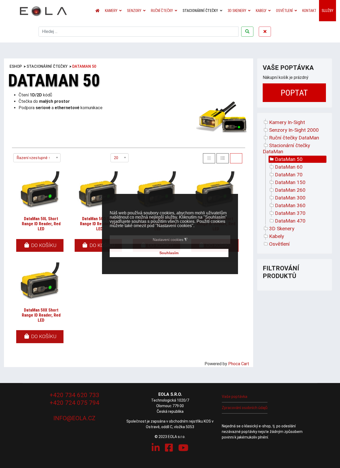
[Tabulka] (236, 158)
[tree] (295, 183)
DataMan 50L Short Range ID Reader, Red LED (41, 223)
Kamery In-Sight (287, 122)
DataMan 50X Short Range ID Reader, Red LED (41, 315)
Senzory (134, 10)
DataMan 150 (290, 182)
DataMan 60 (289, 167)
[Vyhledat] (247, 32)
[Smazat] (265, 32)
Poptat (294, 93)
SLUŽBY (327, 10)
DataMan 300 (290, 198)
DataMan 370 (290, 213)
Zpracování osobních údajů (244, 408)
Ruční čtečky (162, 10)
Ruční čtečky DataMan (294, 138)
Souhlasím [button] (168, 253)
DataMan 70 (289, 175)
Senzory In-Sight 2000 (294, 130)
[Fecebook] (169, 448)
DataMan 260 (290, 190)
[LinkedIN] (156, 448)
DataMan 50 (289, 159)
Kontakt (309, 10)
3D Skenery (237, 10)
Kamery (111, 10)
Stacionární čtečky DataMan (286, 148)
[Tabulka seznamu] (222, 158)
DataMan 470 (290, 221)
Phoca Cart (238, 363)
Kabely (261, 10)
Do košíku (43, 245)
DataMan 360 (290, 205)
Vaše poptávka (234, 396)
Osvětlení (284, 10)
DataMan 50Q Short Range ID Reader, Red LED (99, 223)
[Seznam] (209, 158)
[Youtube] (183, 448)
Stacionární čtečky (200, 10)
